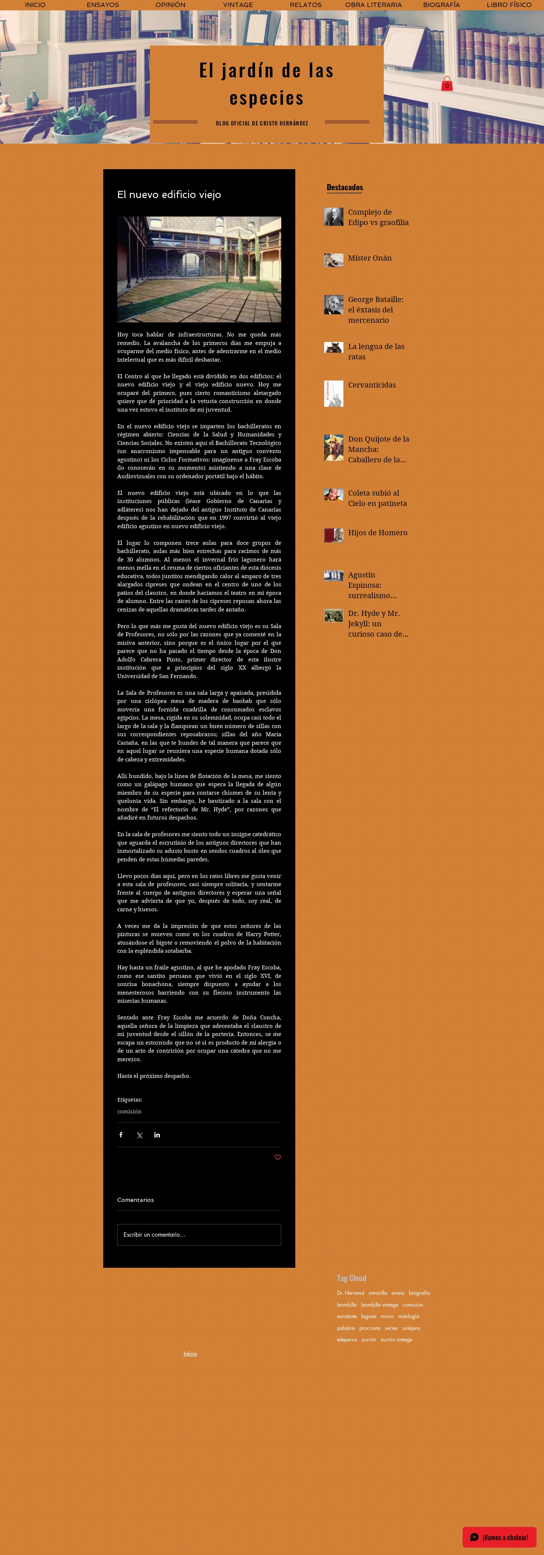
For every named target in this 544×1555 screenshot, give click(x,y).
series (391, 1327)
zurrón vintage (396, 1339)
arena (398, 1292)
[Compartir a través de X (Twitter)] (138, 1134)
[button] (447, 83)
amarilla (378, 1292)
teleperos (347, 1339)
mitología (408, 1316)
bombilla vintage (379, 1304)
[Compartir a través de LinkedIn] (157, 1134)
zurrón (369, 1339)
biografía (419, 1292)
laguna (368, 1316)
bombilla (347, 1304)
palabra (346, 1327)
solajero (411, 1327)
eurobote (347, 1316)
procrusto (369, 1327)
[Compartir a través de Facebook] (120, 1134)
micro (387, 1316)
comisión (129, 1111)
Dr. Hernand (350, 1292)
